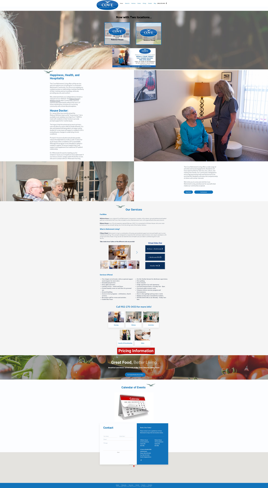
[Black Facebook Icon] (166, 3)
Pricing (144, 485)
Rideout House (74, 99)
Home (117, 485)
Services (131, 485)
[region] (117, 33)
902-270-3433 (128, 306)
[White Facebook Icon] (141, 460)
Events (137, 485)
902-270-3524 (145, 455)
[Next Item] (137, 252)
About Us (123, 485)
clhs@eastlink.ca (147, 457)
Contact (150, 485)
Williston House (55, 100)
